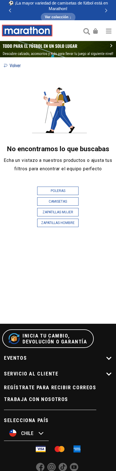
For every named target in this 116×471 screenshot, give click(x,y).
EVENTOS (15, 358)
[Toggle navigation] (108, 31)
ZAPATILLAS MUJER (58, 212)
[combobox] (86, 31)
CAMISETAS (58, 201)
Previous (10, 10)
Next (106, 10)
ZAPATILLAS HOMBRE (58, 223)
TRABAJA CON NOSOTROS (36, 399)
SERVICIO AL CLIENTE (31, 374)
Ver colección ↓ (58, 17)
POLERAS (58, 191)
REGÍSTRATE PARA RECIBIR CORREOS (50, 387)
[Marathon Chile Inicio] (27, 31)
